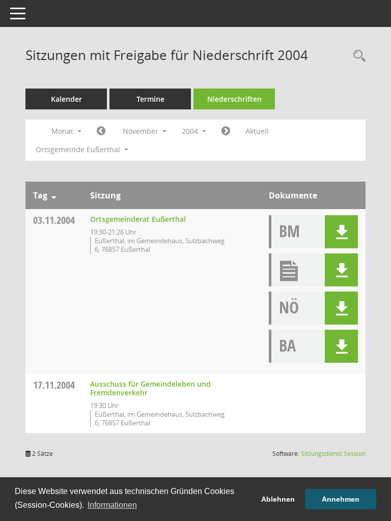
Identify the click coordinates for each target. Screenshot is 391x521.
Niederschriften (234, 99)
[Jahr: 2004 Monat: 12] (226, 131)
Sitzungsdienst (333, 453)
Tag (40, 195)
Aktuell (257, 131)
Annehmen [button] (340, 499)
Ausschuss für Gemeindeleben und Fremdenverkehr (150, 388)
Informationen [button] (112, 505)
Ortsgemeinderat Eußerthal (138, 219)
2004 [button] (191, 131)
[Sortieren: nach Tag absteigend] (53, 195)
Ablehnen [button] (278, 499)
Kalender (66, 99)
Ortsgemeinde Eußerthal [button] (79, 149)
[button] (341, 231)
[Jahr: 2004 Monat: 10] (101, 131)
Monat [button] (63, 131)
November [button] (141, 131)
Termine (150, 99)
